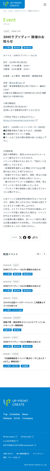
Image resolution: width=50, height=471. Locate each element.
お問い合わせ (8, 454)
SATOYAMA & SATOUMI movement (18, 445)
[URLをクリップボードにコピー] (35, 237)
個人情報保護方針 (23, 454)
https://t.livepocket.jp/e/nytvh (19, 120)
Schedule (15, 414)
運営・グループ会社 (10, 457)
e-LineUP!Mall (9, 441)
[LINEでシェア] (29, 237)
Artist (17, 418)
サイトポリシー (38, 454)
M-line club (26, 436)
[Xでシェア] (20, 237)
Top (5, 414)
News (25, 414)
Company (27, 418)
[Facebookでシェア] (24, 237)
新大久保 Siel (15, 82)
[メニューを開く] (45, 4)
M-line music (9, 436)
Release (7, 418)
